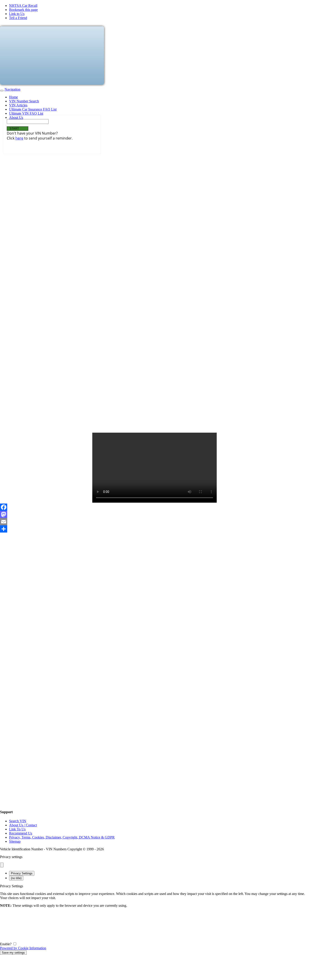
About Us (16, 117)
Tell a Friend (18, 18)
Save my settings (13, 952)
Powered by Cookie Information (23, 948)
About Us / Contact (23, 825)
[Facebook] (154, 507)
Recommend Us (20, 833)
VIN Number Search (24, 101)
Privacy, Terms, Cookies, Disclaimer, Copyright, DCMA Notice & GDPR (62, 837)
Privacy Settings (22, 873)
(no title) (16, 878)
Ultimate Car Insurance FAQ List (33, 109)
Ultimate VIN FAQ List (26, 113)
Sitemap (15, 841)
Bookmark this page (23, 10)
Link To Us (17, 829)
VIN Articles (18, 105)
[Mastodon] (154, 514)
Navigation (12, 89)
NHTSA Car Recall (23, 5)
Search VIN (17, 821)
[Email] (154, 521)
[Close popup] (2, 865)
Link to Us (16, 14)
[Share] (154, 529)
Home (13, 97)
